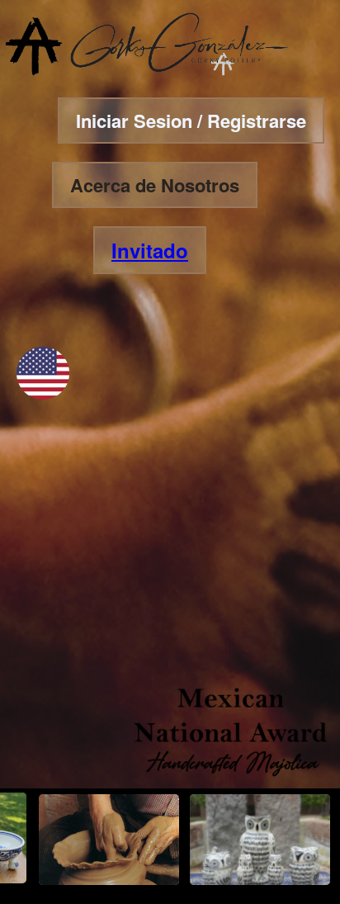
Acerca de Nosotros (154, 185)
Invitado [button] (149, 250)
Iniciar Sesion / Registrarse (191, 120)
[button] (43, 394)
